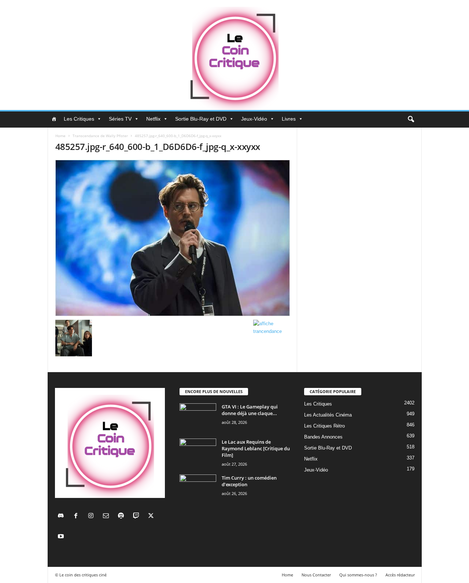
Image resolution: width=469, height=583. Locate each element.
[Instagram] (92, 516)
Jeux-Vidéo (254, 119)
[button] (411, 119)
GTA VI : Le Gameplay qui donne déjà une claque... (250, 410)
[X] (152, 516)
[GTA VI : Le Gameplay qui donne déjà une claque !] (198, 417)
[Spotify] (122, 516)
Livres (289, 119)
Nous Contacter (316, 575)
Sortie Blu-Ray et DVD (200, 119)
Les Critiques (79, 119)
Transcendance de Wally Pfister (100, 135)
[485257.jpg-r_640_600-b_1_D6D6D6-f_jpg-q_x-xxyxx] (172, 238)
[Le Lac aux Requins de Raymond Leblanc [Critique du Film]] (198, 452)
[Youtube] (62, 537)
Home (60, 135)
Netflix (153, 119)
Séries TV (120, 119)
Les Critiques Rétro (324, 426)
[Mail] (107, 516)
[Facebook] (77, 516)
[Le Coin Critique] (234, 55)
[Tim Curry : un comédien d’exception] (198, 488)
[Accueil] (54, 118)
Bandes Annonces (323, 437)
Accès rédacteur (400, 575)
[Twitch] (137, 516)
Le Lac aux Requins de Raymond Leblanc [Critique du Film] (256, 448)
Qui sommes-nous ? (358, 575)
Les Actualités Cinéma (328, 415)
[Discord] (62, 516)
